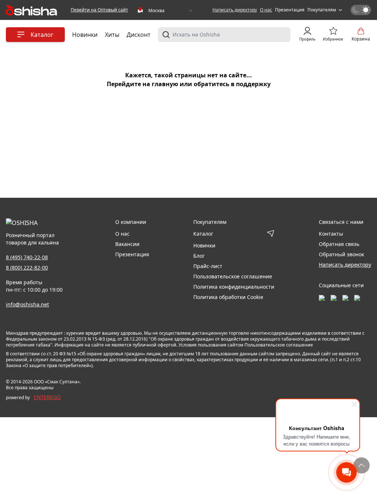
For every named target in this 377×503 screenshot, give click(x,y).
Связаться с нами (341, 221)
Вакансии (127, 243)
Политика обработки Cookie (228, 296)
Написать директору (234, 10)
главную (165, 84)
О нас (266, 10)
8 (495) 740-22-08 (27, 257)
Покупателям (321, 10)
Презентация (289, 10)
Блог (199, 255)
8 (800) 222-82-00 (27, 267)
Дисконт (139, 35)
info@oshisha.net (27, 304)
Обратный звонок (341, 254)
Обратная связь (339, 243)
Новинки (85, 35)
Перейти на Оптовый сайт (99, 10)
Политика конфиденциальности (233, 286)
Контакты (331, 233)
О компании (130, 221)
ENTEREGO (47, 397)
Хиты (112, 35)
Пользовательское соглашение (232, 276)
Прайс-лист (207, 266)
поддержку (253, 84)
